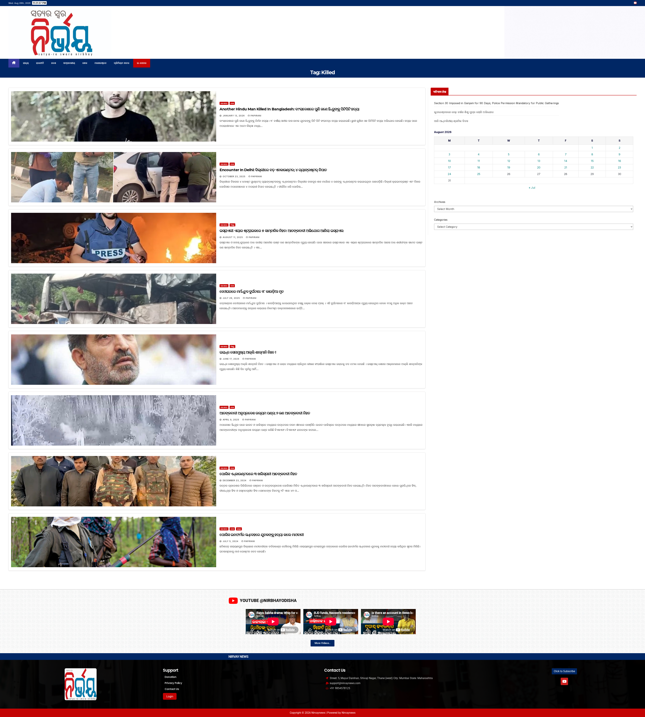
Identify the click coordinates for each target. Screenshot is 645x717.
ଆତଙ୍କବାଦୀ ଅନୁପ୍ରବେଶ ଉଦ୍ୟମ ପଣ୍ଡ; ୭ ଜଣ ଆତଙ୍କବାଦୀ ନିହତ (265, 413)
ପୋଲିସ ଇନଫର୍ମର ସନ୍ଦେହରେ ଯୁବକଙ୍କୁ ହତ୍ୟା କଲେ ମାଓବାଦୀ (262, 534)
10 (449, 161)
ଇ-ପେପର (142, 63)
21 (565, 167)
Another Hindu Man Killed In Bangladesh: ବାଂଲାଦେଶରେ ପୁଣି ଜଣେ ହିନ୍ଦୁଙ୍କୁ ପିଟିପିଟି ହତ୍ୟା (289, 109)
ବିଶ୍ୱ (232, 225)
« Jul (532, 187)
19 (508, 167)
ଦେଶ (53, 63)
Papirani (256, 115)
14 (565, 161)
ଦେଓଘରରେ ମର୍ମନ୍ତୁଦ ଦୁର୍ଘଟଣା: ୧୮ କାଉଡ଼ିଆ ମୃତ (252, 291)
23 (619, 167)
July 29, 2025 (232, 298)
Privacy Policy (173, 683)
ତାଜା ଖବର (224, 103)
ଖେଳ (84, 63)
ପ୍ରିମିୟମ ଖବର (122, 63)
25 (478, 174)
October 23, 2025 (234, 176)
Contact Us (172, 689)
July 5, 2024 (231, 541)
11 (479, 161)
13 (539, 161)
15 (592, 161)
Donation (170, 677)
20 (538, 167)
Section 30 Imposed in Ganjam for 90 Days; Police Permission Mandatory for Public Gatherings (496, 103)
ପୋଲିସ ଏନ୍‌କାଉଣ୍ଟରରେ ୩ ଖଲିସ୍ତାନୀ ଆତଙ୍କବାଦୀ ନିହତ (258, 474)
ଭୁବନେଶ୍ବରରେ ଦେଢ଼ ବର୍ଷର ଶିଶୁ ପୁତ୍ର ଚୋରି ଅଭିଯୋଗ (463, 112)
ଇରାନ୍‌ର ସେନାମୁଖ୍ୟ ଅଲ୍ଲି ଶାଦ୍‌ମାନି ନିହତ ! (248, 352)
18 (478, 167)
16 (619, 161)
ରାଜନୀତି (40, 63)
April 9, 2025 (231, 419)
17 (449, 167)
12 (508, 161)
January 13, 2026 (234, 115)
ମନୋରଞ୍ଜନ (100, 63)
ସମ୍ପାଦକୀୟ (69, 63)
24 (449, 174)
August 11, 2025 (233, 237)
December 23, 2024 (235, 480)
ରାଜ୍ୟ (26, 63)
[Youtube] (564, 681)
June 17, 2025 (231, 359)
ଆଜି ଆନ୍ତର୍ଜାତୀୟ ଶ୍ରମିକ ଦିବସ (451, 121)
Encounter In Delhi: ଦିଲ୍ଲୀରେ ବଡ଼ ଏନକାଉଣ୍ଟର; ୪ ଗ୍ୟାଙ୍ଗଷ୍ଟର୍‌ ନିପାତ (273, 170)
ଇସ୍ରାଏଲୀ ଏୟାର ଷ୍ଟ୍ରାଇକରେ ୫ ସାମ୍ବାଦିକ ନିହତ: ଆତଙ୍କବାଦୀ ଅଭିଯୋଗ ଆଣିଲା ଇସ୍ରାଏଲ (281, 230)
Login (169, 696)
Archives (439, 202)
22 (592, 167)
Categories (440, 219)
